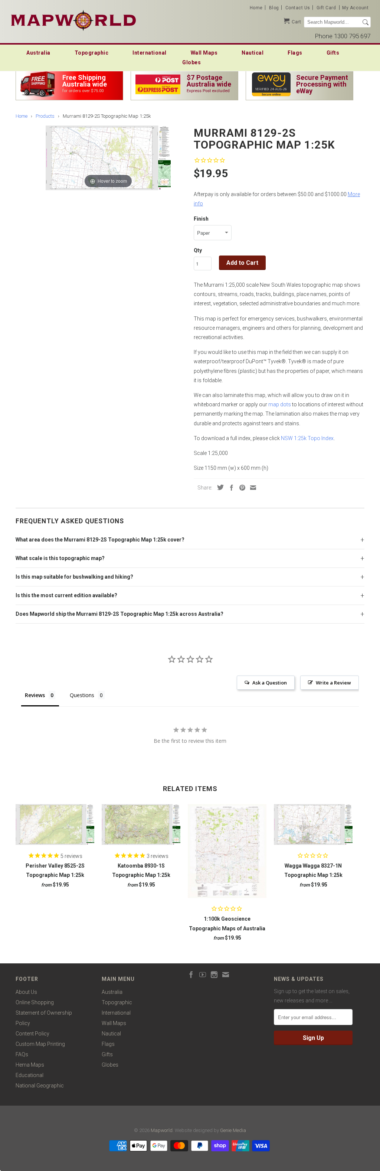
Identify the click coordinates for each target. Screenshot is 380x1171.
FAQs (22, 1054)
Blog (274, 7)
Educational (29, 1075)
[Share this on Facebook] (230, 488)
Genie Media (233, 1130)
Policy (23, 1023)
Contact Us (297, 7)
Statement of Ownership (44, 1013)
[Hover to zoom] (108, 157)
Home (256, 7)
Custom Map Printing (40, 1044)
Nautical (252, 53)
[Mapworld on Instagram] (214, 974)
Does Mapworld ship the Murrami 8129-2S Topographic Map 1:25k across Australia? (119, 614)
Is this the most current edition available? (66, 595)
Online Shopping (35, 1002)
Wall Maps (204, 53)
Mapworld (162, 1130)
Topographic (92, 53)
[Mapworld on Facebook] (191, 974)
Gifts (333, 53)
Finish (201, 219)
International (149, 53)
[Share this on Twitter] (218, 487)
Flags (295, 53)
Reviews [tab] (35, 695)
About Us (26, 992)
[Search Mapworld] (365, 22)
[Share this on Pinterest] (240, 488)
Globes (191, 62)
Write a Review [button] (333, 682)
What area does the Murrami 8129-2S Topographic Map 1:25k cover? (100, 540)
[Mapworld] (73, 19)
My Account (355, 7)
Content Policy (32, 1034)
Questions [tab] (82, 695)
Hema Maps (30, 1065)
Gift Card (326, 7)
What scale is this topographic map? (60, 558)
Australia (38, 53)
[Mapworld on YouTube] (202, 974)
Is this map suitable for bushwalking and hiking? (74, 577)
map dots (279, 404)
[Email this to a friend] (251, 488)
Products (45, 116)
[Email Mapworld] (225, 974)
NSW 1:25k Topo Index (307, 438)
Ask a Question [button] (269, 682)
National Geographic (40, 1086)
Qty (198, 250)
